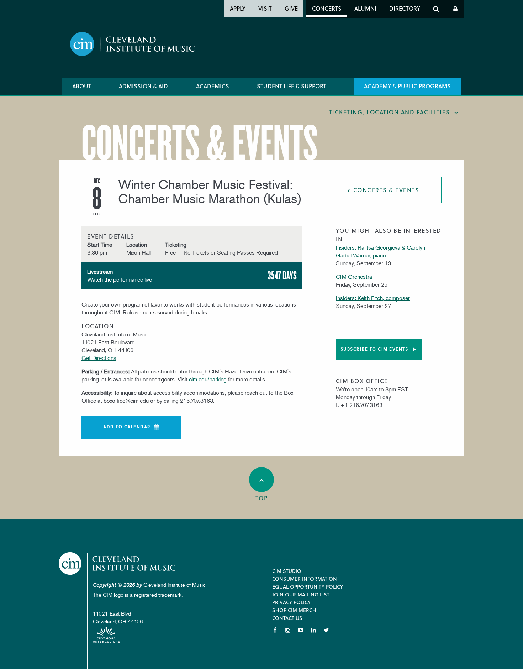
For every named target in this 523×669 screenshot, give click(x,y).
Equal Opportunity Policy (307, 586)
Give (291, 8)
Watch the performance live (119, 279)
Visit (265, 8)
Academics (212, 86)
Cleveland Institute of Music (117, 563)
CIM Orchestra (354, 276)
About (81, 86)
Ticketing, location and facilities (389, 112)
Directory (404, 8)
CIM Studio (286, 571)
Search (436, 9)
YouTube (300, 630)
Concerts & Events (386, 190)
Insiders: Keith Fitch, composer (373, 298)
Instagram (288, 630)
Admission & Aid (143, 86)
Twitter (326, 630)
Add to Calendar (127, 426)
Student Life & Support (291, 86)
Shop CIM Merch (294, 610)
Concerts (327, 8)
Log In (455, 9)
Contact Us (287, 618)
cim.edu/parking (208, 379)
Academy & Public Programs (407, 86)
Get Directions (98, 357)
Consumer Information (304, 578)
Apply (237, 8)
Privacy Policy (291, 602)
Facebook (275, 630)
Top (261, 498)
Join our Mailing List (300, 594)
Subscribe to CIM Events (374, 349)
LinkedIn (313, 630)
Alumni (365, 8)
